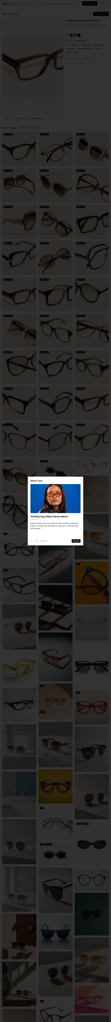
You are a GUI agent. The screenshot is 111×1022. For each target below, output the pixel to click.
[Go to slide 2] (53, 510)
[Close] (81, 479)
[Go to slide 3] (55, 510)
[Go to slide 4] (57, 510)
